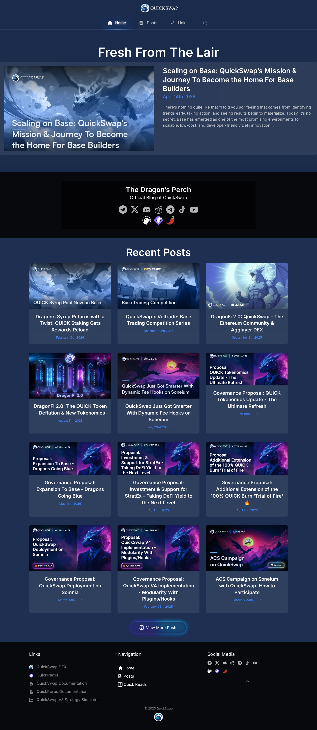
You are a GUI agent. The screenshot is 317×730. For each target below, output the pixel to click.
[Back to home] (158, 8)
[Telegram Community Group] (123, 209)
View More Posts (161, 627)
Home (120, 22)
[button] (205, 22)
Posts (152, 22)
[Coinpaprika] (170, 220)
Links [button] (183, 22)
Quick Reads (135, 684)
